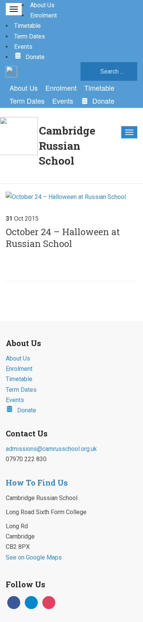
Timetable (27, 25)
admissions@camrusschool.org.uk (51, 448)
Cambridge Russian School (67, 145)
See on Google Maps (34, 557)
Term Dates (29, 36)
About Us (42, 5)
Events (23, 46)
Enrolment (43, 15)
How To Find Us (37, 482)
